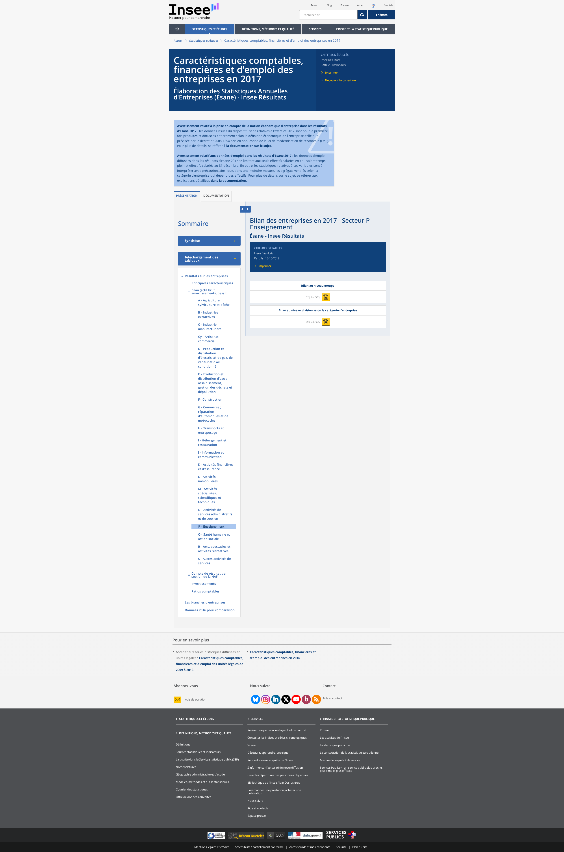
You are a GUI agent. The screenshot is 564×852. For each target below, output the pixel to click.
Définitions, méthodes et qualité (268, 29)
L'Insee (324, 730)
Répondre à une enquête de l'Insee (270, 760)
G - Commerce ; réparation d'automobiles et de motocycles (213, 413)
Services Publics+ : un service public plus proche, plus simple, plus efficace (351, 769)
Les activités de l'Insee (334, 738)
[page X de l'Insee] (286, 699)
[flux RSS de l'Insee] (316, 699)
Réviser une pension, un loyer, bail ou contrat (276, 730)
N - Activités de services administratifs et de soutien (215, 514)
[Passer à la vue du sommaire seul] (248, 209)
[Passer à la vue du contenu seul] (242, 209)
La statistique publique (335, 745)
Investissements (203, 583)
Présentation (187, 196)
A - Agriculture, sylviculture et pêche (214, 302)
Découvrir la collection (340, 80)
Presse (344, 5)
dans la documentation (228, 180)
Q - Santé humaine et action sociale (214, 536)
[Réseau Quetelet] (246, 839)
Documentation (216, 196)
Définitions (183, 744)
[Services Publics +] (341, 839)
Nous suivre (255, 801)
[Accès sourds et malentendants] (373, 7)
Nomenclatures (186, 767)
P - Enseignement (211, 526)
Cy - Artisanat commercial (208, 338)
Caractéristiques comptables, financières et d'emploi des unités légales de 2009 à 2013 (209, 664)
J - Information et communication (211, 454)
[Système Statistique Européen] (217, 839)
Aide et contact (332, 698)
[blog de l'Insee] (306, 699)
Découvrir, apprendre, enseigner (268, 753)
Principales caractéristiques (212, 283)
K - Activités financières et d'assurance (215, 466)
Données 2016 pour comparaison (210, 610)
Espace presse (256, 816)
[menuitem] (177, 29)
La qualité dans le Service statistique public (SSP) (207, 759)
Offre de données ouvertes (193, 797)
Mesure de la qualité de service (340, 760)
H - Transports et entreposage (211, 430)
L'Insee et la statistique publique (362, 29)
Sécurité (341, 847)
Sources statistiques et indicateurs (198, 752)
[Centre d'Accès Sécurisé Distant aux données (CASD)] (276, 839)
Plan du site (359, 847)
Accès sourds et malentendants (309, 847)
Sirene (251, 745)
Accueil (178, 41)
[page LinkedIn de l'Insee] (275, 699)
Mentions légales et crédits (211, 847)
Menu (314, 5)
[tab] (187, 196)
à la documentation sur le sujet (247, 146)
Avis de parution (195, 699)
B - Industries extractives (208, 314)
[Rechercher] (362, 14)
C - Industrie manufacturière (209, 326)
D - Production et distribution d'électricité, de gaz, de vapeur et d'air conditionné (215, 357)
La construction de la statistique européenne (349, 753)
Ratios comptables (205, 591)
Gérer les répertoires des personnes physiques (277, 775)
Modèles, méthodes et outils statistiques (202, 782)
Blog (329, 5)
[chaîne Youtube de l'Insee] (296, 699)
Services (315, 29)
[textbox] (328, 14)
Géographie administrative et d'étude (200, 774)
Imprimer (331, 73)
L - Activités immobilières (208, 479)
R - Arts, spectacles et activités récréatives (214, 548)
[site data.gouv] (305, 839)
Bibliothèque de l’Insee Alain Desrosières (273, 783)
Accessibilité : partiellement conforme (259, 847)
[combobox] (347, 14)
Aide (360, 5)
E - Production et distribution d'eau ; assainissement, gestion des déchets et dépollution (215, 383)
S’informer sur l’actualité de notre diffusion (275, 768)
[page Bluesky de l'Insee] (255, 699)
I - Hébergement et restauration (212, 442)
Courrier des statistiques (192, 789)
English (388, 5)
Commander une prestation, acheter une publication (274, 791)
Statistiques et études (209, 29)
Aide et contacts (257, 808)
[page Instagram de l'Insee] (265, 699)
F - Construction (210, 399)
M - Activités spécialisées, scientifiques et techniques (209, 495)
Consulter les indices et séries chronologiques (277, 738)
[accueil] (177, 29)
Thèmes (382, 15)
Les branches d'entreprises (205, 602)
